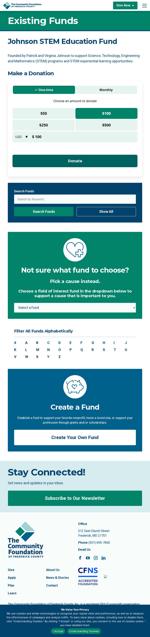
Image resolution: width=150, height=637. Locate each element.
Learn (12, 593)
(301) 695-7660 (99, 542)
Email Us (84, 549)
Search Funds (24, 191)
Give (11, 570)
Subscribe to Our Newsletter (75, 498)
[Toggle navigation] (144, 5)
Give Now (123, 5)
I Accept (58, 631)
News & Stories (57, 578)
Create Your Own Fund (75, 437)
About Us (53, 570)
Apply (12, 578)
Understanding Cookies (84, 631)
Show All (106, 211)
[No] (145, 621)
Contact (52, 585)
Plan (11, 585)
